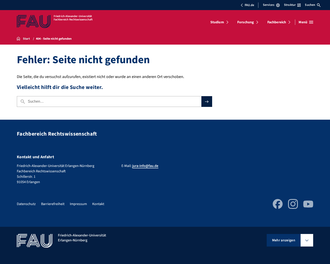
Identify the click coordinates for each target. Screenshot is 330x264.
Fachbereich (276, 22)
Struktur (290, 5)
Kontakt (98, 203)
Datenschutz (26, 203)
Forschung (245, 22)
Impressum (78, 203)
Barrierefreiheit (52, 203)
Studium (217, 22)
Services (268, 5)
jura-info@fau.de (145, 165)
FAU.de (249, 5)
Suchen (310, 5)
